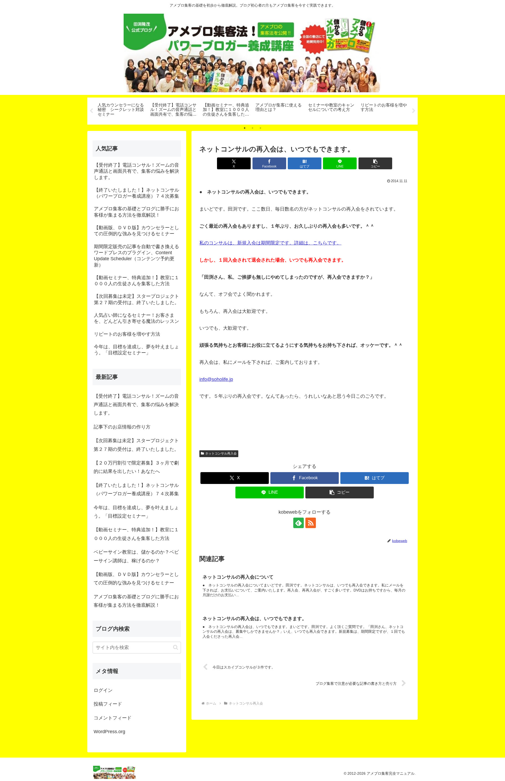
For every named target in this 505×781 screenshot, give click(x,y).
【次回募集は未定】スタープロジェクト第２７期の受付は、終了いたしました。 (136, 445)
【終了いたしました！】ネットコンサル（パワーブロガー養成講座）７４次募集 (136, 489)
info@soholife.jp (216, 379)
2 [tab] (252, 128)
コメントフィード (113, 718)
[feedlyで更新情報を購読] (298, 523)
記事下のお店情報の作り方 (122, 427)
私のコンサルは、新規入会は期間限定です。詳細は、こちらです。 (270, 243)
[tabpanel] (121, 110)
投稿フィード (108, 704)
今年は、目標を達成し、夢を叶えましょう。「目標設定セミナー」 (136, 512)
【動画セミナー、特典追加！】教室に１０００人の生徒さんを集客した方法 (136, 534)
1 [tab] (244, 128)
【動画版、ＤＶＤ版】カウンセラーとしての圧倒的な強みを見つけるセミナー (136, 578)
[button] (375, 163)
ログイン (103, 690)
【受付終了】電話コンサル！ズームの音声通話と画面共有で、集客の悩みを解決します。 (136, 405)
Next (413, 111)
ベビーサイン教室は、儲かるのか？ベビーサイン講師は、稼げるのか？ (136, 556)
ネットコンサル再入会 (221, 453)
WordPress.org (109, 731)
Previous (91, 111)
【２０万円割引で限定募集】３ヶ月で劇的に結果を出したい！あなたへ (136, 467)
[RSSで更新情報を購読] (310, 523)
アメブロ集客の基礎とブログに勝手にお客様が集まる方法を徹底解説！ (136, 601)
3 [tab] (260, 128)
